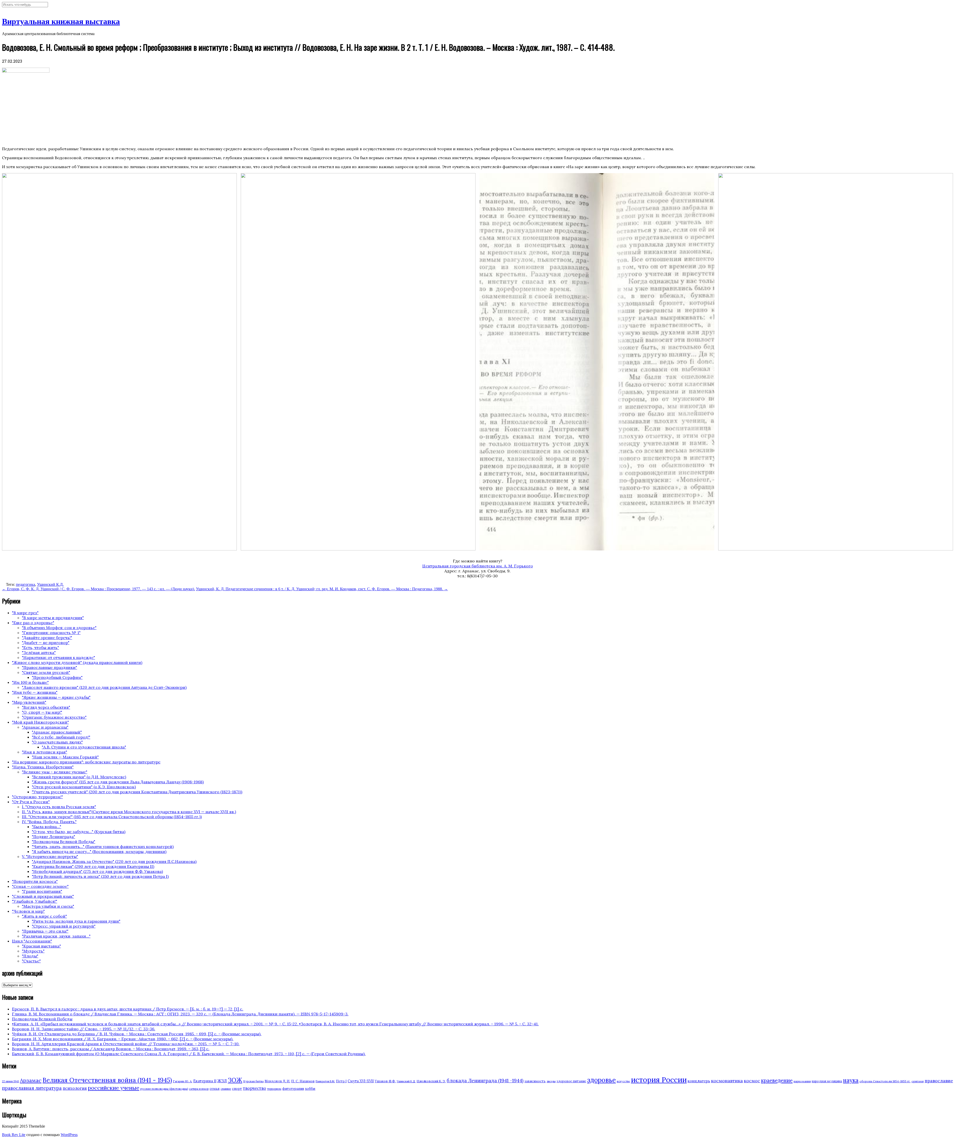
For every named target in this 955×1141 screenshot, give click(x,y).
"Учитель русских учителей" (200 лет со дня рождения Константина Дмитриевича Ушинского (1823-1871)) (137, 791)
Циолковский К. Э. (431, 1081)
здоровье (601, 1080)
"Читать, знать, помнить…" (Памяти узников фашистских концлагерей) (103, 846)
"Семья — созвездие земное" (40, 886)
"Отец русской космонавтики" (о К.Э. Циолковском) (84, 786)
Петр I (341, 1081)
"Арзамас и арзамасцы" (45, 727)
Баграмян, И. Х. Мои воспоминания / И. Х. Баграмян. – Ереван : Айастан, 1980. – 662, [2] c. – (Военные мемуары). (122, 1038)
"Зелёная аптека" (39, 652)
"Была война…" (46, 826)
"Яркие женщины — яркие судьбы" (56, 697)
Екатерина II (204, 1081)
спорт (237, 1089)
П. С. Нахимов (303, 1081)
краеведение (777, 1080)
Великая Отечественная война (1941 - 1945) (107, 1080)
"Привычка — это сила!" (45, 931)
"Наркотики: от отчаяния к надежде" (58, 657)
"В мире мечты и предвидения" (53, 617)
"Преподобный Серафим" (57, 677)
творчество (254, 1088)
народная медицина (827, 1081)
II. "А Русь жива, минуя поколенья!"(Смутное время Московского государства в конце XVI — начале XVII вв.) (129, 811)
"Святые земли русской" (46, 672)
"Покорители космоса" (35, 881)
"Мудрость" (33, 950)
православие (939, 1081)
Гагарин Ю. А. (182, 1081)
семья (215, 1088)
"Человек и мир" (28, 911)
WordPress (69, 1135)
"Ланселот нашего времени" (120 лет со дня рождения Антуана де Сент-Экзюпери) (104, 687)
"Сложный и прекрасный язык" (43, 896)
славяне (226, 1089)
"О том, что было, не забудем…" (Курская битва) (78, 831)
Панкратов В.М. (325, 1081)
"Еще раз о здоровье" (33, 622)
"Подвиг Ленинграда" (53, 836)
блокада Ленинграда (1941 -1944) (485, 1081)
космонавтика (727, 1081)
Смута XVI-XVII (361, 1081)
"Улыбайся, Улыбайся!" (34, 901)
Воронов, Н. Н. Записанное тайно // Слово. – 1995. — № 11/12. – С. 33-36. (83, 1028)
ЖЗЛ (222, 1080)
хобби (310, 1088)
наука (851, 1080)
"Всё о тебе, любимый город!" (61, 737)
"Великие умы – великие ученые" (54, 771)
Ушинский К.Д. (50, 584)
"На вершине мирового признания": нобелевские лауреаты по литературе (86, 761)
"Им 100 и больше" (30, 682)
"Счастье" (31, 960)
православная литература (32, 1088)
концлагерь (699, 1081)
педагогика (25, 584)
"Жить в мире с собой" (44, 916)
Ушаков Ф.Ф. (385, 1081)
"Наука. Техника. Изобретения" (43, 766)
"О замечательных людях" (57, 742)
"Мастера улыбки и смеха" (48, 906)
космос (752, 1081)
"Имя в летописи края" (44, 751)
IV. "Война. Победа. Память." (49, 821)
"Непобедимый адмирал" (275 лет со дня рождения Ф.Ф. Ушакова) (97, 871)
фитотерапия (293, 1089)
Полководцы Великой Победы (42, 1018)
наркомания (802, 1081)
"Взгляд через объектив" (46, 707)
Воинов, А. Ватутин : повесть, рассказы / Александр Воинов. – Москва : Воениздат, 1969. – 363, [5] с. (110, 1048)
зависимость (535, 1081)
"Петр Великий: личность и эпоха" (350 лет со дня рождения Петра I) (100, 876)
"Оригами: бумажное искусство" (54, 717)
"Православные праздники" (49, 667)
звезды (551, 1081)
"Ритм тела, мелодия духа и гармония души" (76, 921)
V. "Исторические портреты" (50, 856)
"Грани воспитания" (42, 891)
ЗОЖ (235, 1080)
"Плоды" (30, 955)
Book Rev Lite (13, 1135)
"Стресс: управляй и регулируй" (64, 926)
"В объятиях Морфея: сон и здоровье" (59, 627)
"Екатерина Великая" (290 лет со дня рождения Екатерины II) (93, 866)
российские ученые (113, 1087)
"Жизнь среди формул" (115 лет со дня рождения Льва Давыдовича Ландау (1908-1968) (118, 781)
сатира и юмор (199, 1089)
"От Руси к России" (31, 801)
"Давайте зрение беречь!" (47, 637)
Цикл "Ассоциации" (32, 941)
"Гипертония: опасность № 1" (51, 632)
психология (75, 1088)
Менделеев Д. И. (277, 1081)
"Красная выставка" (41, 945)
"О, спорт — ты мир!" (42, 712)
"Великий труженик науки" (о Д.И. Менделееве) (79, 776)
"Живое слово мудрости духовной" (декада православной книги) (77, 662)
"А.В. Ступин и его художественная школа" (84, 746)
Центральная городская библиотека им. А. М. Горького (477, 565)
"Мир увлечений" (29, 702)
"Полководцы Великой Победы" (63, 841)
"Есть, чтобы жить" (40, 647)
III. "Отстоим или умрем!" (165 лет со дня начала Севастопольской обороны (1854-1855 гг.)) (112, 816)
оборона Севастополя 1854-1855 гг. (885, 1081)
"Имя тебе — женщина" (34, 692)
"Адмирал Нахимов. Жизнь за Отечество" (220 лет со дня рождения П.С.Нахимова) (114, 861)
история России (659, 1079)
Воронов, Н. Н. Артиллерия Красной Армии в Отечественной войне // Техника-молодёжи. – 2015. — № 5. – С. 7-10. (125, 1043)
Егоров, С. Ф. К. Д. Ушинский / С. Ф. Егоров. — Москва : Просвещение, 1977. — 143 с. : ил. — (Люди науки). (98, 589)
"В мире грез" (25, 612)
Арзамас (31, 1080)
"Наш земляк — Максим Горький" (65, 756)
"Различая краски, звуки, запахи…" (56, 936)
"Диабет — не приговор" (45, 642)
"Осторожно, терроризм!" (37, 796)
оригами (917, 1081)
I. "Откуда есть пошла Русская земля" (59, 806)
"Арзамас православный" (57, 732)
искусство (623, 1081)
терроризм (274, 1089)
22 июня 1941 (10, 1081)
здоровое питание (571, 1081)
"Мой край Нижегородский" (40, 722)
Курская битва (253, 1081)
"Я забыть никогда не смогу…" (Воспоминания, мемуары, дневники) (99, 851)
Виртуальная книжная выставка (61, 21)
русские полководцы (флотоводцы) (164, 1089)
